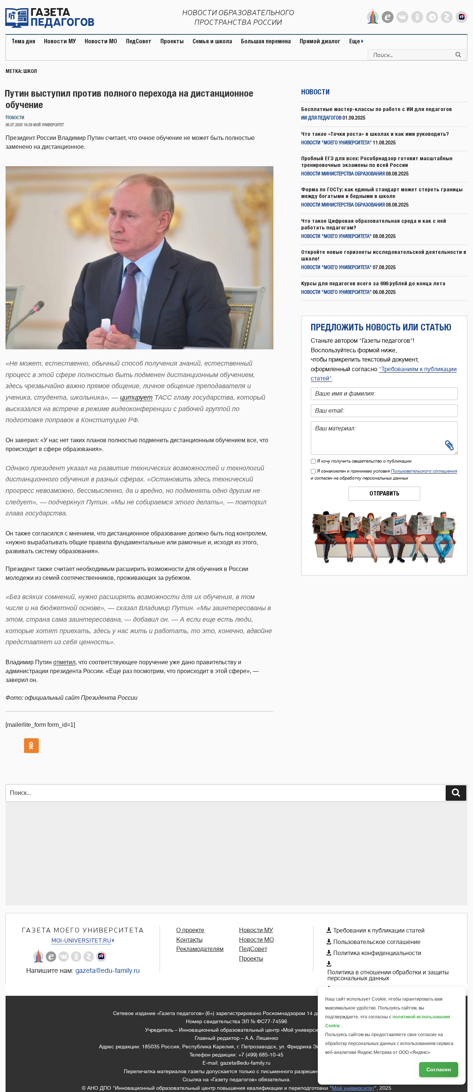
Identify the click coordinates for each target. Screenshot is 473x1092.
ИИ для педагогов (321, 118)
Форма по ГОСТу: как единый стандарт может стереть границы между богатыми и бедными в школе (382, 192)
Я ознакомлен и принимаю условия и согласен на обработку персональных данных (384, 474)
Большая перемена (266, 41)
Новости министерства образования (343, 174)
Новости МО (101, 41)
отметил (64, 662)
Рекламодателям (200, 949)
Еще (355, 41)
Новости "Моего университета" (336, 143)
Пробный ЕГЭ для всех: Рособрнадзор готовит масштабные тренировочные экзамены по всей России (377, 161)
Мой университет (353, 1088)
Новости (15, 117)
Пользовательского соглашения (424, 471)
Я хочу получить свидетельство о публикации (364, 461)
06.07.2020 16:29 (19, 125)
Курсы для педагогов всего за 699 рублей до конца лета (373, 283)
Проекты (172, 41)
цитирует (136, 397)
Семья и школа (212, 41)
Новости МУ (60, 41)
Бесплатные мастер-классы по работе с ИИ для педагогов (376, 109)
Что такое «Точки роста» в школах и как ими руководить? (375, 134)
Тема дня (23, 41)
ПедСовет (139, 41)
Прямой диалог (320, 41)
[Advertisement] (227, 853)
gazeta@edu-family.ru (107, 970)
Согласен (438, 1069)
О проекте (190, 930)
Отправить (384, 493)
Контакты (189, 940)
